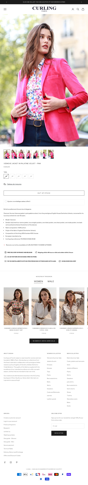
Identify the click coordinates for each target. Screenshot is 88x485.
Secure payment (9, 445)
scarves (49, 395)
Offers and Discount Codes (12, 455)
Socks (69, 406)
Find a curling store (10, 424)
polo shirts (70, 382)
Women (38, 281)
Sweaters (50, 389)
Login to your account (10, 421)
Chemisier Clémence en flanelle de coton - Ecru (44, 329)
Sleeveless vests (72, 399)
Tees (48, 371)
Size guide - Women (10, 438)
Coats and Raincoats (53, 392)
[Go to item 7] (51, 154)
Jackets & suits (51, 361)
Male (51, 281)
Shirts (69, 375)
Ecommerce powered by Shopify (50, 469)
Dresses (49, 365)
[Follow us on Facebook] (5, 462)
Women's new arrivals (44, 341)
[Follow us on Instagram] (11, 462)
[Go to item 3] (21, 154)
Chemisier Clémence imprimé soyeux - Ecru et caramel (72, 329)
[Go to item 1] (7, 154)
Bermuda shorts (52, 378)
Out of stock (44, 193)
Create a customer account (12, 418)
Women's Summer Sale (54, 358)
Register (59, 433)
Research (7, 428)
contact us (7, 431)
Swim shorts (71, 389)
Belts (48, 382)
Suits (68, 365)
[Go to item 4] (29, 154)
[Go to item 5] (36, 154)
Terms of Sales (8, 448)
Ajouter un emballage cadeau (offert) (18, 201)
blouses (49, 368)
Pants (49, 375)
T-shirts (69, 395)
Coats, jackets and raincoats (75, 361)
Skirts (49, 385)
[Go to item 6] (43, 154)
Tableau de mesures (14, 184)
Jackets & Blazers (72, 368)
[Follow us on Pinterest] (17, 462)
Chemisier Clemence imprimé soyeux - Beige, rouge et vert (16, 329)
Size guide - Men (9, 442)
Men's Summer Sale (73, 358)
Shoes (69, 392)
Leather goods (51, 399)
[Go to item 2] (14, 154)
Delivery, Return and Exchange (13, 452)
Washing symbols (9, 435)
